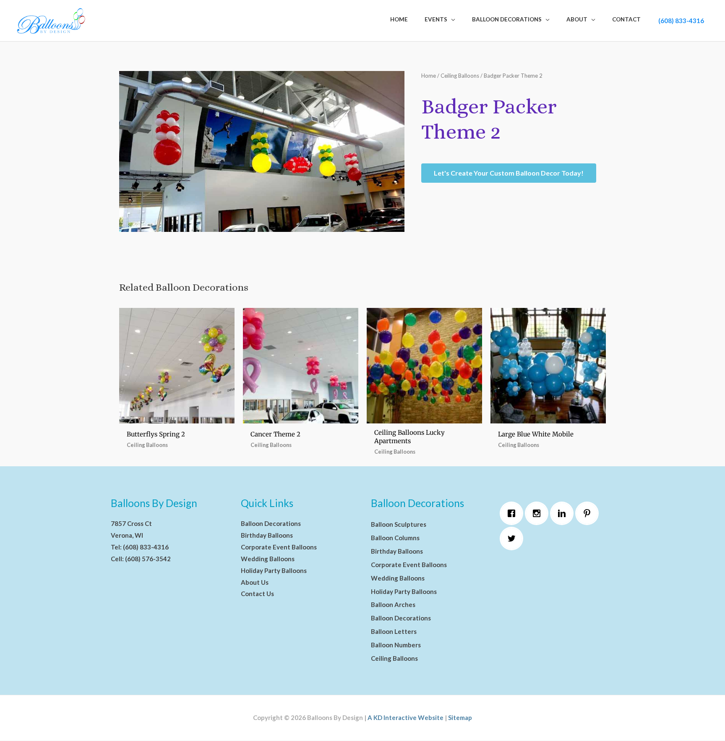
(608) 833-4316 (681, 20)
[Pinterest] (589, 513)
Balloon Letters (394, 631)
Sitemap (460, 717)
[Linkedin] (563, 513)
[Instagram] (538, 513)
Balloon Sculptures (398, 524)
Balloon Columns (395, 537)
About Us (255, 582)
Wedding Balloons (268, 558)
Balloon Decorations (271, 523)
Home (428, 75)
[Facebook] (513, 513)
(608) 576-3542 (148, 558)
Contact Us (257, 593)
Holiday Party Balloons (274, 570)
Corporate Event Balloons (279, 547)
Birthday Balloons (267, 535)
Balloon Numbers (396, 645)
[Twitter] (513, 538)
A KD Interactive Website (405, 717)
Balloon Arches (393, 604)
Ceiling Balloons (460, 75)
